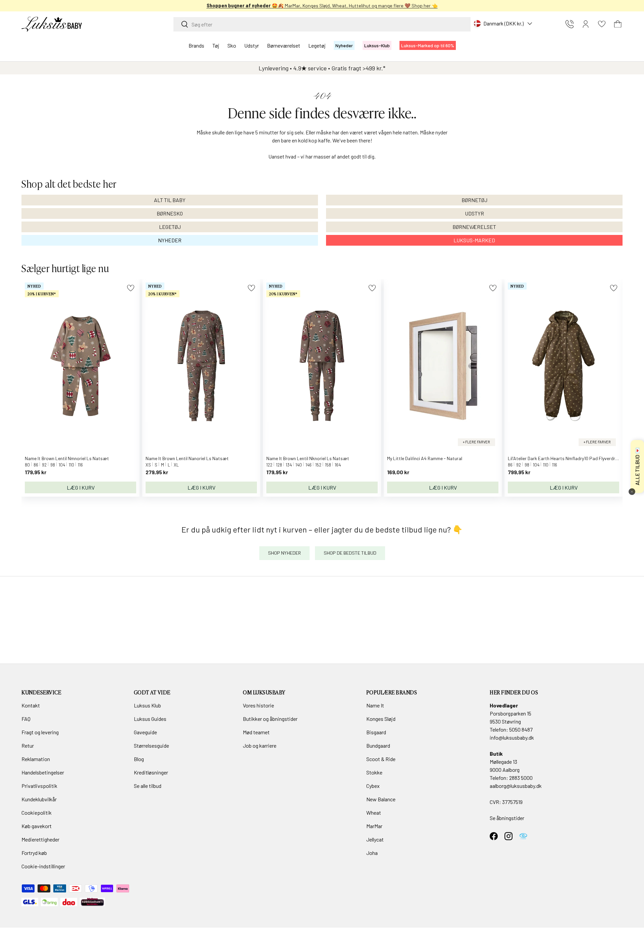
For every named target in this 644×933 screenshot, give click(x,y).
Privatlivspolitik (39, 786)
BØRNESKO (170, 213)
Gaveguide (145, 732)
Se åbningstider (507, 818)
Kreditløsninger (151, 772)
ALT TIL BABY (169, 200)
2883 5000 (521, 777)
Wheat (373, 812)
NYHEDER (169, 240)
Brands (196, 45)
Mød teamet (256, 732)
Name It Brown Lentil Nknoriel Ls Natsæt (307, 458)
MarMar (374, 826)
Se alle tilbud (147, 786)
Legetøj (317, 45)
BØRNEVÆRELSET (474, 227)
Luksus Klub (147, 705)
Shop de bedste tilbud (350, 553)
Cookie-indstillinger (43, 866)
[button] (618, 24)
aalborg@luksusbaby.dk (516, 786)
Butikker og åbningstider (270, 719)
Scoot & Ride (380, 759)
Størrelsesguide (151, 745)
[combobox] (322, 24)
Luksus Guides (150, 719)
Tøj (215, 45)
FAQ (26, 719)
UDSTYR (474, 213)
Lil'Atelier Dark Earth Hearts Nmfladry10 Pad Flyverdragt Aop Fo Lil (576, 458)
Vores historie (258, 705)
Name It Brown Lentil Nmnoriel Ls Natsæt (67, 458)
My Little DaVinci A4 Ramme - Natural (424, 458)
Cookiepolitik (36, 812)
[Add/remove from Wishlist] (130, 288)
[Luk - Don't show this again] (632, 491)
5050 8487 (521, 729)
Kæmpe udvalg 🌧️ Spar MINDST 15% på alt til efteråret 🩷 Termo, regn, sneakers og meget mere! (300, 5)
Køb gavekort (36, 826)
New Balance (380, 799)
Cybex (373, 786)
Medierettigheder (40, 839)
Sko (231, 45)
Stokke (374, 772)
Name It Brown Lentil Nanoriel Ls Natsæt (187, 458)
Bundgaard (378, 745)
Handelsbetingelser (42, 772)
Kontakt (30, 705)
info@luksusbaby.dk (512, 737)
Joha (372, 853)
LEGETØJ (170, 227)
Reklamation (35, 759)
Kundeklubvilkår (39, 799)
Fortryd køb (34, 853)
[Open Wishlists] (602, 24)
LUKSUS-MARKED (474, 240)
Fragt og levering (40, 732)
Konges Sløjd (380, 719)
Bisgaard (376, 732)
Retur (27, 745)
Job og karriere (259, 745)
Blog (139, 759)
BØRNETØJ (474, 200)
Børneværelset (283, 45)
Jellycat (375, 839)
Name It (375, 705)
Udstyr (251, 45)
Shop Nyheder (284, 553)
